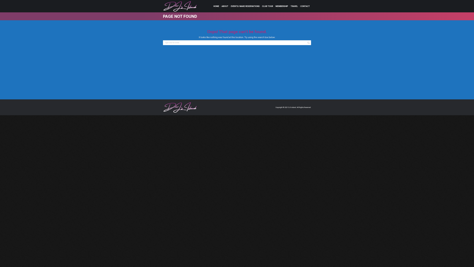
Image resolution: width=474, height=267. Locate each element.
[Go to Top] (470, 263)
